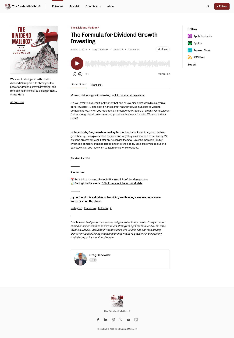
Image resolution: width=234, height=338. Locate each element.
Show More (17, 94)
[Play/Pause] (77, 63)
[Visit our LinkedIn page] (105, 319)
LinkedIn (103, 208)
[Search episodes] (208, 6)
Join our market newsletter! (129, 95)
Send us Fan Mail (80, 158)
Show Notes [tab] (78, 84)
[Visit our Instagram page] (113, 319)
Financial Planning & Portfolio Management (123, 179)
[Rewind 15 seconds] (74, 74)
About (110, 6)
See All (192, 64)
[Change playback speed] (87, 74)
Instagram (76, 208)
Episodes (57, 6)
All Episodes (17, 102)
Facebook (90, 208)
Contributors (93, 6)
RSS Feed (199, 57)
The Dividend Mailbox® (26, 6)
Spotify (197, 43)
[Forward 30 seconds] (80, 74)
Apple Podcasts (202, 36)
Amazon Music (202, 50)
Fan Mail (74, 6)
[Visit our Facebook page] (97, 319)
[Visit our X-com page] (120, 319)
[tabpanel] (120, 171)
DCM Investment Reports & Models (122, 183)
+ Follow (222, 6)
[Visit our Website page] (136, 319)
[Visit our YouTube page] (128, 319)
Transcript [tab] (96, 84)
